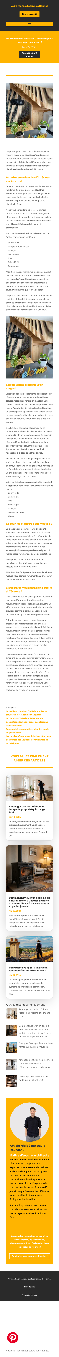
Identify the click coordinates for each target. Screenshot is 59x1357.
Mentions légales (29, 1295)
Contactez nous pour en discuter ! (30, 1256)
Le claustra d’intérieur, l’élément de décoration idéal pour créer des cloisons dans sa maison (27, 722)
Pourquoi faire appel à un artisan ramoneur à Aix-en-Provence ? (28, 969)
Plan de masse (30, 1314)
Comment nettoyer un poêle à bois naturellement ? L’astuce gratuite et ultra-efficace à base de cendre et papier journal (29, 902)
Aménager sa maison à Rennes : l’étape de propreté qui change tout (27, 809)
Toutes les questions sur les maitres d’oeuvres (29, 1279)
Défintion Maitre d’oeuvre (30, 1319)
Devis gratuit (29, 14)
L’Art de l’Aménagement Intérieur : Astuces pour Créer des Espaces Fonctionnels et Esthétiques (28, 740)
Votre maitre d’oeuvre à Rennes (29, 5)
